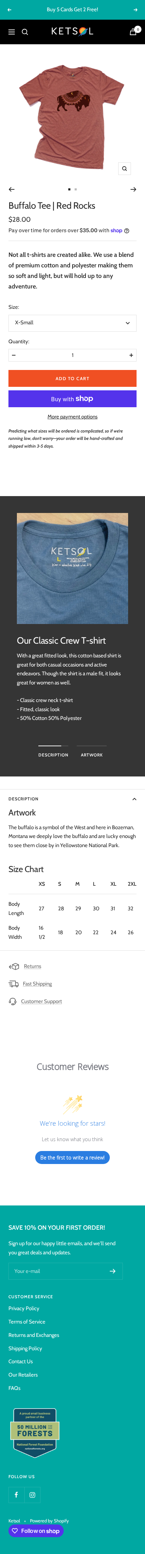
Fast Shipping (37, 984)
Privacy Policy (23, 1308)
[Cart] (133, 31)
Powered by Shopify (49, 1520)
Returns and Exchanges (33, 1335)
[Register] (113, 1271)
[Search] (25, 32)
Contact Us (20, 1361)
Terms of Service (26, 1322)
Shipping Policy (25, 1348)
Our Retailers (23, 1375)
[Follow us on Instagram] (32, 1495)
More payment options (72, 417)
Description (23, 798)
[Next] (134, 189)
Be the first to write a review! (72, 1157)
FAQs (14, 1388)
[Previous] (11, 189)
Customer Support (41, 1001)
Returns (32, 966)
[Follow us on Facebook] (16, 1495)
